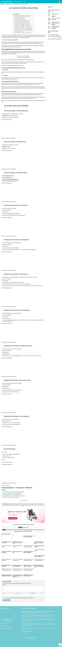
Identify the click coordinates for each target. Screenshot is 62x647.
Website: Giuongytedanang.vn (7, 626)
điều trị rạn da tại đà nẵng (27, 531)
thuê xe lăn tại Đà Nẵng (28, 631)
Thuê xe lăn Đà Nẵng (16, 524)
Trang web (33, 593)
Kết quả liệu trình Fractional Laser (19, 18)
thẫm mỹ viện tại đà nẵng (37, 529)
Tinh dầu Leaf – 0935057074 (24, 487)
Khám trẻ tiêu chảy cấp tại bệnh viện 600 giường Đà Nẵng (12, 493)
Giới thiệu (24, 1)
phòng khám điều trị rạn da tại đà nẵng (12, 529)
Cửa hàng (19, 1)
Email (18, 593)
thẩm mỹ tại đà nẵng (29, 529)
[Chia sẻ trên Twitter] (21, 500)
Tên (4, 593)
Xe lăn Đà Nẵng (23, 524)
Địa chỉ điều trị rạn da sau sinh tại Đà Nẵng (20, 19)
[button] (59, 2)
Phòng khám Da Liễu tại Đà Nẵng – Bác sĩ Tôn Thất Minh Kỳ (23, 27)
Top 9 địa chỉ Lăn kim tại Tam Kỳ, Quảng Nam (10, 497)
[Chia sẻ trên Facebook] (20, 500)
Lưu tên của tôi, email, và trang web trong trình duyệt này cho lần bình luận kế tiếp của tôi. (19, 597)
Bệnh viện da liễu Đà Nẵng (19, 31)
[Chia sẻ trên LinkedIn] (27, 500)
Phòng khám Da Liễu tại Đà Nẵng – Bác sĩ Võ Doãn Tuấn (23, 26)
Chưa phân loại (23, 6)
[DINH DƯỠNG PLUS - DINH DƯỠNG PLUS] (6, 1)
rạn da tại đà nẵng (22, 529)
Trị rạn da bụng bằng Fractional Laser (20, 17)
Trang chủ (15, 1)
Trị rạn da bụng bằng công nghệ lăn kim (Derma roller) (22, 16)
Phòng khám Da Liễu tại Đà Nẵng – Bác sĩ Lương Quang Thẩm (23, 29)
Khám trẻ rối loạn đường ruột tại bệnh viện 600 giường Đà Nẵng (13, 495)
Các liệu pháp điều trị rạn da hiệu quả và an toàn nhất (22, 15)
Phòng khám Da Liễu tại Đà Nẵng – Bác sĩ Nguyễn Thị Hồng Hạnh (24, 28)
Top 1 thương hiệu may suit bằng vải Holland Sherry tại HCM (13, 491)
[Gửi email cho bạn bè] (23, 500)
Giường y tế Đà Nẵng (30, 524)
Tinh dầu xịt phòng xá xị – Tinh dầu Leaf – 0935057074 (22, 32)
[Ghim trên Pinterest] (25, 500)
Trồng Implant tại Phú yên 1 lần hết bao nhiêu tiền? (11, 494)
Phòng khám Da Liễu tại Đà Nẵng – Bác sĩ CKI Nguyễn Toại (23, 30)
